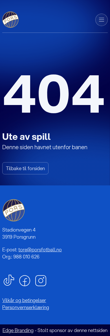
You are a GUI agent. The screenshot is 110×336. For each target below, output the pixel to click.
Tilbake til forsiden (25, 168)
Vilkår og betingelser (24, 300)
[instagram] (41, 280)
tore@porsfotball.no (40, 249)
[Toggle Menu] (101, 20)
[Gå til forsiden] (13, 210)
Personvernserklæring (25, 307)
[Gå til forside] (11, 19)
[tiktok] (9, 279)
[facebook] (25, 280)
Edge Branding (18, 330)
